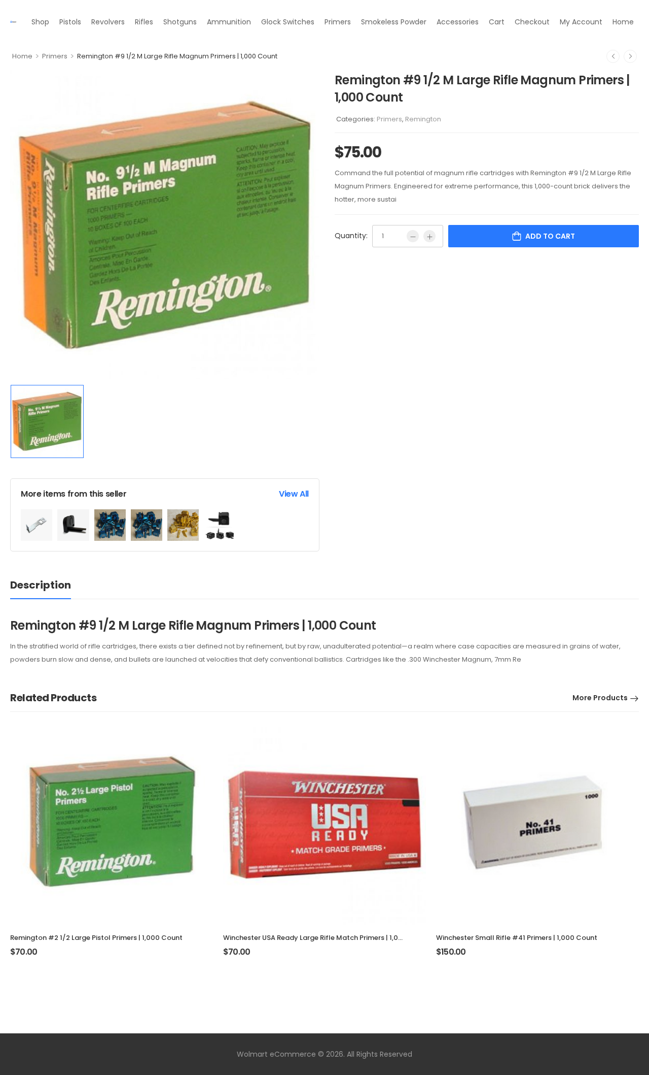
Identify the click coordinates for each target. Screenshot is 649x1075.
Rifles (144, 22)
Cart (496, 22)
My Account (581, 22)
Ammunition (229, 22)
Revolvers (108, 22)
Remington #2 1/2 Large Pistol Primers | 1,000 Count (96, 937)
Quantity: (351, 236)
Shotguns (180, 22)
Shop (40, 22)
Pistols (70, 22)
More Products (600, 698)
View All (294, 494)
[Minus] (413, 236)
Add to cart (550, 236)
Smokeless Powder (393, 22)
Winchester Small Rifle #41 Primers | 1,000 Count (516, 937)
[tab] (40, 585)
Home (623, 22)
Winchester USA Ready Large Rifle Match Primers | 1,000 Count (326, 937)
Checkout (532, 22)
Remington (423, 119)
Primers (337, 22)
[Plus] (429, 236)
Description (40, 585)
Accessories (458, 22)
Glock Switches (287, 22)
